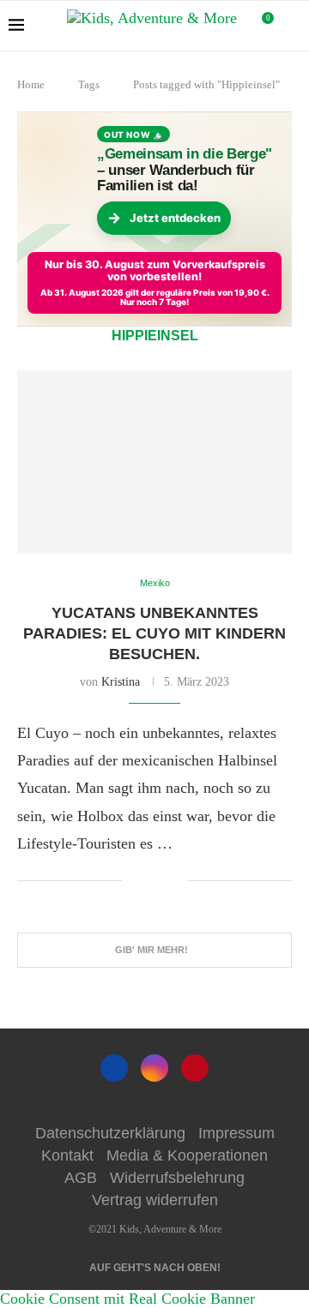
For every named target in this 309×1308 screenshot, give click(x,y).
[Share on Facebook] (148, 881)
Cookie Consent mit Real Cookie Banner (127, 1298)
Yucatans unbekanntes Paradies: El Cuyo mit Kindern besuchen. (154, 633)
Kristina (120, 681)
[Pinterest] (195, 1068)
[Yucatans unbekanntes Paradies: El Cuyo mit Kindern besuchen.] (154, 461)
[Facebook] (114, 1068)
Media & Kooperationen (187, 1155)
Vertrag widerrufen (155, 1200)
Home (31, 84)
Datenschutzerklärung (110, 1133)
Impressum (236, 1133)
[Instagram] (154, 1068)
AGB (80, 1177)
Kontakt (67, 1155)
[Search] (291, 26)
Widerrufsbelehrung (177, 1177)
